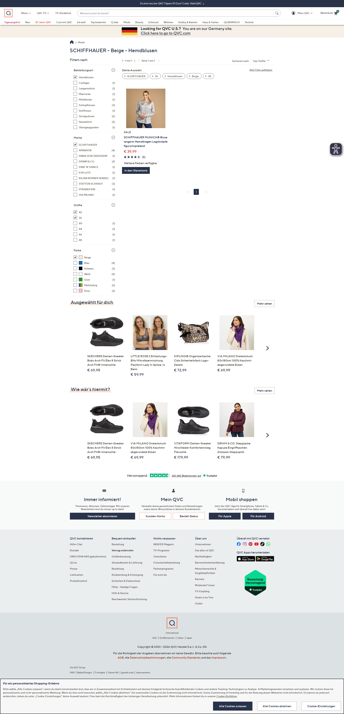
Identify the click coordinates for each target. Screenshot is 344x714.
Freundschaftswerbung (166, 562)
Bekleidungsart (83, 70)
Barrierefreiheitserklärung (209, 562)
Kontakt (74, 550)
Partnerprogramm (163, 568)
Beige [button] (195, 76)
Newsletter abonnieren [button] (102, 516)
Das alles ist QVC (204, 550)
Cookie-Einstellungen (321, 706)
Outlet (198, 603)
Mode (126, 22)
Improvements (143, 672)
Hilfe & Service (120, 593)
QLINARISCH (232, 22)
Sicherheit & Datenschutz (126, 580)
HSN (72, 672)
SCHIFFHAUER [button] (136, 76)
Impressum (218, 657)
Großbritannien (167, 638)
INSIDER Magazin (163, 544)
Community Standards (185, 657)
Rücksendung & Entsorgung (127, 574)
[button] (298, 13)
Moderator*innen (205, 585)
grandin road (127, 672)
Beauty (139, 22)
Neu (27, 22)
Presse (73, 568)
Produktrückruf (78, 580)
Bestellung (118, 544)
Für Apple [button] (224, 516)
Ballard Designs (84, 672)
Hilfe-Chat (76, 544)
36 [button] (156, 76)
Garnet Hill (113, 672)
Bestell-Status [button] (189, 516)
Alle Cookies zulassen (233, 706)
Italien (180, 638)
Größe (78, 205)
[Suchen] (277, 13)
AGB (121, 657)
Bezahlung (118, 568)
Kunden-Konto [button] (155, 516)
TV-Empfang (202, 591)
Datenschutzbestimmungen (148, 657)
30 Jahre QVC (43, 22)
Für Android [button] (258, 516)
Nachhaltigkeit (203, 556)
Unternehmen (203, 544)
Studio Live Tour (204, 597)
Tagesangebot (12, 22)
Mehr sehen (264, 303)
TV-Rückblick (63, 13)
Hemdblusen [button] (174, 76)
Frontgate (100, 672)
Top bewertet (98, 22)
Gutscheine (159, 556)
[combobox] (175, 13)
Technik (249, 22)
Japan (189, 638)
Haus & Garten (210, 22)
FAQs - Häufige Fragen (125, 586)
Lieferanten (76, 574)
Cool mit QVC (64, 22)
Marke (78, 137)
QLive (73, 562)
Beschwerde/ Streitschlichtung (129, 599)
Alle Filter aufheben (260, 69)
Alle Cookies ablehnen (277, 706)
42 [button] (209, 76)
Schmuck (153, 22)
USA (154, 638)
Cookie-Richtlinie (226, 696)
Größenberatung (121, 556)
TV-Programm (161, 550)
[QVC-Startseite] (71, 42)
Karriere (199, 579)
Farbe (77, 250)
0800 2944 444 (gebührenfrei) (88, 556)
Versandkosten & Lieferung (127, 562)
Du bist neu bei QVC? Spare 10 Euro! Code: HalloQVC (171, 3)
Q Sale (114, 22)
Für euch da (160, 574)
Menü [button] (24, 13)
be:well (81, 22)
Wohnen (168, 22)
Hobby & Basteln (187, 22)
